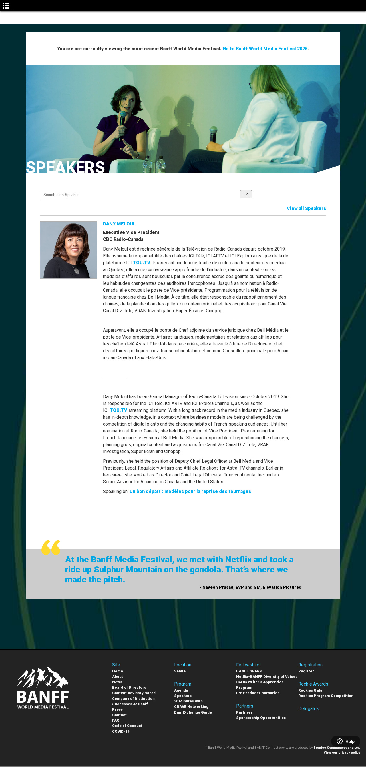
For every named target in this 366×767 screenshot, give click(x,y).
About (117, 676)
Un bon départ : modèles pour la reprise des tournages (190, 491)
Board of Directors (129, 687)
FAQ (116, 720)
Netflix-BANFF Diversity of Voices (266, 676)
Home (117, 671)
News (117, 682)
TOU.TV (141, 262)
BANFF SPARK (249, 671)
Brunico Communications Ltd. (336, 748)
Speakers (183, 696)
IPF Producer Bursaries (257, 693)
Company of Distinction (133, 698)
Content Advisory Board (134, 693)
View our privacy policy (342, 752)
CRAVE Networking (191, 706)
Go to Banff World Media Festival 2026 (265, 48)
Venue (180, 671)
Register (306, 671)
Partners (244, 712)
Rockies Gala (310, 690)
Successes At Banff (130, 704)
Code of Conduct (127, 726)
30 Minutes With (188, 701)
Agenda (181, 690)
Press (117, 709)
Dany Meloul (119, 224)
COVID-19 (120, 731)
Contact (119, 715)
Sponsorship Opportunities (261, 718)
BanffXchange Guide (193, 712)
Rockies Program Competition (325, 696)
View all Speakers (306, 208)
